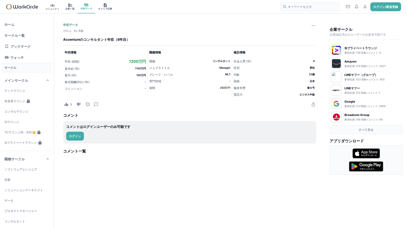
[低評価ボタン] (78, 104)
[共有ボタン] (313, 104)
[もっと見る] (313, 25)
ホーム (9, 24)
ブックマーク (20, 46)
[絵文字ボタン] (88, 104)
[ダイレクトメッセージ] (348, 6)
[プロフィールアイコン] (365, 6)
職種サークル (14, 159)
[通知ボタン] (356, 6)
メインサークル (16, 80)
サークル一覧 (14, 35)
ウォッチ (17, 57)
